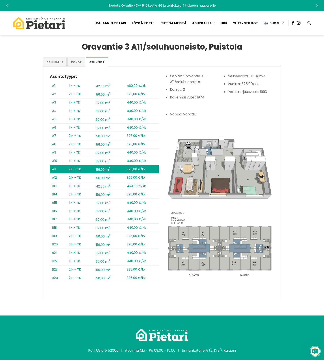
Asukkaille (202, 23)
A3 (54, 102)
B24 (55, 278)
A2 (54, 94)
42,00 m (103, 86)
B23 (55, 269)
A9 (54, 152)
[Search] (309, 23)
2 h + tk (75, 94)
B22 (55, 261)
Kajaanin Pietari (111, 23)
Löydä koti (142, 23)
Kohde (76, 62)
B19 (54, 236)
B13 (54, 186)
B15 (54, 202)
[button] (162, 5)
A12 (54, 177)
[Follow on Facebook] (293, 23)
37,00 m (103, 103)
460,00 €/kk (136, 86)
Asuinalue (55, 62)
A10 (54, 161)
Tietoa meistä (174, 23)
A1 (53, 86)
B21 (54, 253)
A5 (54, 119)
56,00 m (103, 94)
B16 (54, 211)
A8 (54, 144)
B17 (54, 219)
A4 (54, 111)
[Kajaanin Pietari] (39, 23)
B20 (55, 244)
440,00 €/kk (136, 102)
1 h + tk (74, 86)
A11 (54, 169)
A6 (54, 127)
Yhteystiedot (245, 23)
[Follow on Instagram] (298, 23)
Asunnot (96, 62)
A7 (54, 136)
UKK (224, 23)
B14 (54, 194)
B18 (54, 227)
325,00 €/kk (136, 94)
